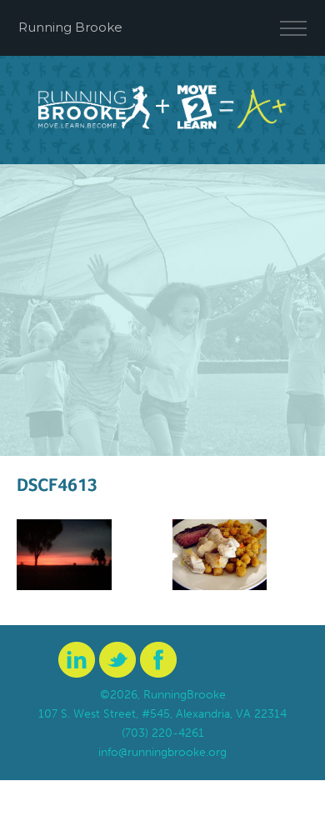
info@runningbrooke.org (162, 752)
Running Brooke (70, 27)
